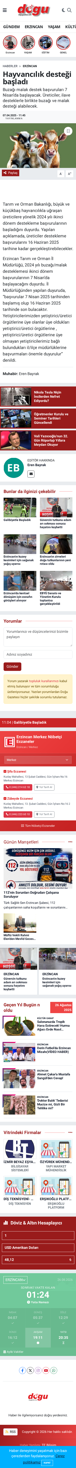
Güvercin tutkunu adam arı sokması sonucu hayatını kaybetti (55, 523)
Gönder (12, 666)
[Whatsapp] (53, 1370)
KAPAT (47, 1462)
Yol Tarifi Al (45, 787)
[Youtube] (45, 1370)
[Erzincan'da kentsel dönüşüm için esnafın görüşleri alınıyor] (20, 580)
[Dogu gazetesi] (34, 10)
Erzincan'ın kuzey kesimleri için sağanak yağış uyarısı (19, 560)
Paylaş (13, 173)
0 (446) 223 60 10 (19, 814)
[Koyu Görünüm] (63, 10)
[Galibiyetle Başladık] (20, 507)
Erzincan (30, 66)
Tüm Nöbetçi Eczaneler (40, 826)
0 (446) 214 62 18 (19, 787)
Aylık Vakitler (15, 1351)
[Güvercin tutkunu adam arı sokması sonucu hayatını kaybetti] (56, 507)
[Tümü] (70, 1132)
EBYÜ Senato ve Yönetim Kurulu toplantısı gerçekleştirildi (50, 598)
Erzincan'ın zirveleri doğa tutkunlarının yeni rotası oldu (55, 560)
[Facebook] (22, 1370)
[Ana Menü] (5, 10)
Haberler (10, 66)
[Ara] (69, 10)
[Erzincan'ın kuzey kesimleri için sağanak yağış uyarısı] (20, 544)
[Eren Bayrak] (14, 467)
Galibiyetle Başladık (17, 520)
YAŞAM (54, 26)
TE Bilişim (49, 1445)
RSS (12, 1432)
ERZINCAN (34, 26)
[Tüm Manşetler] (70, 842)
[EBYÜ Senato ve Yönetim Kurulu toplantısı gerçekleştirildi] (56, 580)
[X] (30, 1370)
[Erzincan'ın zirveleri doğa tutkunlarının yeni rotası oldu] (56, 544)
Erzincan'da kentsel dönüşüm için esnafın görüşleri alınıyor (18, 596)
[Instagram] (38, 1370)
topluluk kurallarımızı (44, 681)
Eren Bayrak (36, 465)
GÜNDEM (11, 26)
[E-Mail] (30, 474)
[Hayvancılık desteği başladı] (38, 145)
